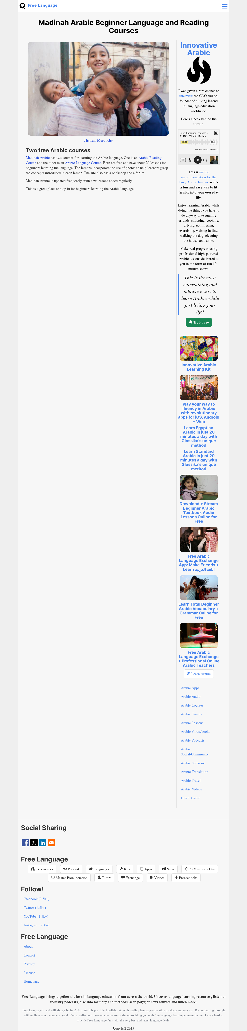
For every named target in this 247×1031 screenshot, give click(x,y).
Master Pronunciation (71, 877)
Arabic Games (191, 713)
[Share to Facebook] (25, 842)
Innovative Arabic (198, 49)
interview (186, 95)
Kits (126, 869)
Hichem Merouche (98, 140)
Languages (101, 869)
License (29, 972)
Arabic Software (193, 762)
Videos (159, 877)
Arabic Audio (191, 696)
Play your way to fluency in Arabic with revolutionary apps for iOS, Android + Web (198, 413)
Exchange (132, 877)
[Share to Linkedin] (42, 842)
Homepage (31, 981)
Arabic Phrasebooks (195, 731)
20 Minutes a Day (201, 869)
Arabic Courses (192, 705)
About (28, 946)
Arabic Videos (191, 789)
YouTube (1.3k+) (36, 916)
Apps (148, 869)
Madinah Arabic (38, 157)
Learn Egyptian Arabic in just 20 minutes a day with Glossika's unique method (198, 436)
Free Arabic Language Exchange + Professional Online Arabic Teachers (199, 659)
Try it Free (200, 322)
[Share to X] (34, 842)
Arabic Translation (194, 771)
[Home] (24, 5)
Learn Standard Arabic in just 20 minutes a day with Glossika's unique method (198, 460)
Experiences (44, 869)
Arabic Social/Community (195, 751)
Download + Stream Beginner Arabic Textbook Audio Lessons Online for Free (199, 512)
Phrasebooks (187, 877)
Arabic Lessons (192, 722)
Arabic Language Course (83, 162)
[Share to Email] (51, 842)
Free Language (43, 5)
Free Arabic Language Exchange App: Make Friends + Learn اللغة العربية (199, 563)
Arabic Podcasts (193, 740)
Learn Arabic (200, 673)
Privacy (29, 963)
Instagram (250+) (36, 925)
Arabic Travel (191, 780)
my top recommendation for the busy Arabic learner (197, 177)
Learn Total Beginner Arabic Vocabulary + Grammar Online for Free (198, 611)
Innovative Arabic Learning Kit (199, 366)
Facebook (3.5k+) (36, 898)
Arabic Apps (190, 687)
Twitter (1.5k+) (35, 907)
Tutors (106, 877)
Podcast (73, 869)
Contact (29, 955)
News (170, 869)
